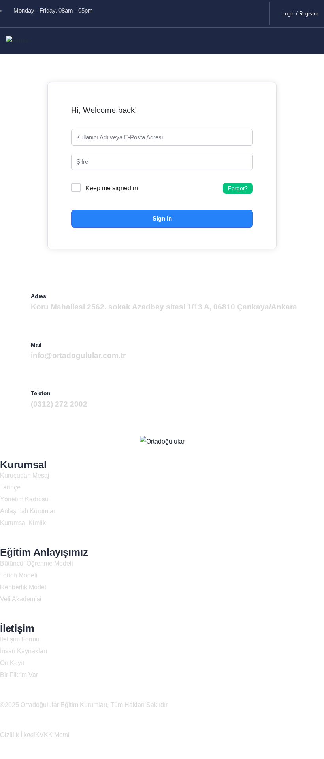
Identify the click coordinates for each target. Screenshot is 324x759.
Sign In (162, 218)
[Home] (17, 41)
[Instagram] (254, 12)
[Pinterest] (226, 12)
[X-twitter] (198, 12)
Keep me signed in (111, 188)
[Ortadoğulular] (162, 442)
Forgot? (238, 188)
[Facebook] (171, 12)
